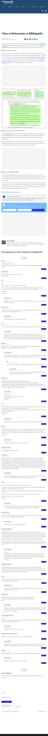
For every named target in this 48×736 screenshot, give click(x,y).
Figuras (5, 507)
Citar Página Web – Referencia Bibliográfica (29, 645)
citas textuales (31, 57)
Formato (17, 6)
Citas (28, 6)
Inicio (3, 6)
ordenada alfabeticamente (24, 553)
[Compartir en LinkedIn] (34, 39)
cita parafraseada (36, 301)
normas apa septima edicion (16, 192)
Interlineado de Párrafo (34, 609)
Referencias (34, 6)
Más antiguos (24, 257)
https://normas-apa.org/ (9, 338)
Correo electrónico (6, 697)
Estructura (10, 6)
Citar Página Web (17, 660)
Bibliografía (42, 6)
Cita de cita (16, 629)
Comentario (4, 677)
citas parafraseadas (41, 57)
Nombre (4, 692)
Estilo (23, 6)
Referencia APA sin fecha (10, 397)
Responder (44, 269)
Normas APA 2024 (5, 192)
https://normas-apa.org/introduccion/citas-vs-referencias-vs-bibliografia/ (18, 200)
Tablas (40, 506)
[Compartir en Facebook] (30, 39)
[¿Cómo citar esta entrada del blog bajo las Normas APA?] (27, 39)
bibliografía (26, 477)
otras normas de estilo (20, 421)
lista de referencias (8, 133)
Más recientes (24, 258)
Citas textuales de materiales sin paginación (14, 396)
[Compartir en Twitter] (32, 39)
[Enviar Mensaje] (45, 11)
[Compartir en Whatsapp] (37, 39)
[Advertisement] (24, 23)
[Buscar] (42, 11)
